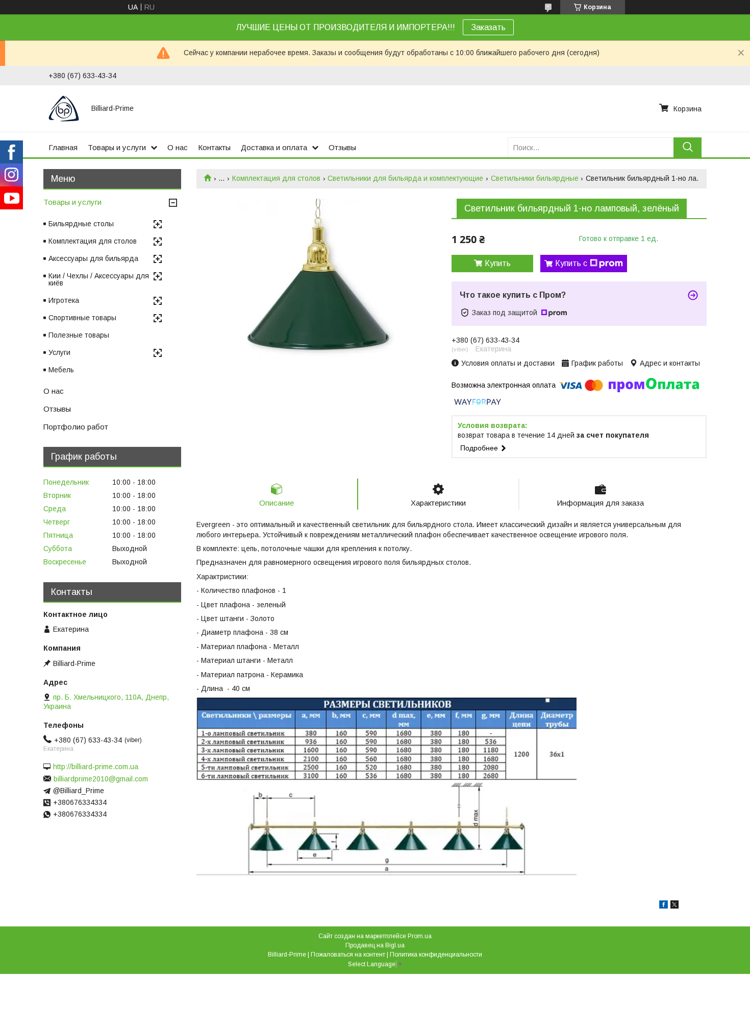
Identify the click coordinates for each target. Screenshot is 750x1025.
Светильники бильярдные (535, 178)
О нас (177, 147)
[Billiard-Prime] (63, 108)
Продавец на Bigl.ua (375, 945)
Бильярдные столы (81, 224)
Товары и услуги (117, 147)
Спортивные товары (82, 318)
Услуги (59, 352)
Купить (498, 263)
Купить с (571, 263)
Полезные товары (78, 335)
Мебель (61, 370)
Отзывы (342, 147)
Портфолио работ (75, 426)
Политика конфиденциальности (436, 954)
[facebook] (663, 906)
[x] (674, 906)
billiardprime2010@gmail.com (101, 779)
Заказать (488, 27)
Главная (63, 147)
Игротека (63, 300)
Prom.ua (420, 936)
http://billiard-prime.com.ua (95, 766)
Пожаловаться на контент (348, 954)
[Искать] (687, 147)
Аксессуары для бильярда (93, 258)
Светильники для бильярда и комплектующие (405, 178)
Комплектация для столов (276, 178)
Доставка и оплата (274, 147)
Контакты (214, 147)
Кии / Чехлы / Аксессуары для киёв (98, 279)
